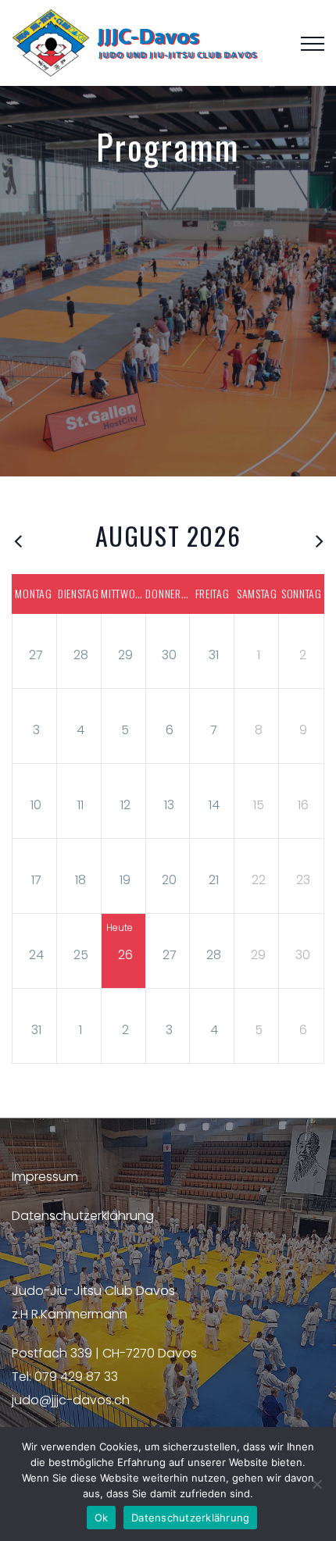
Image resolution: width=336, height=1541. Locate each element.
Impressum (45, 1177)
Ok (102, 1517)
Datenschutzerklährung (83, 1216)
